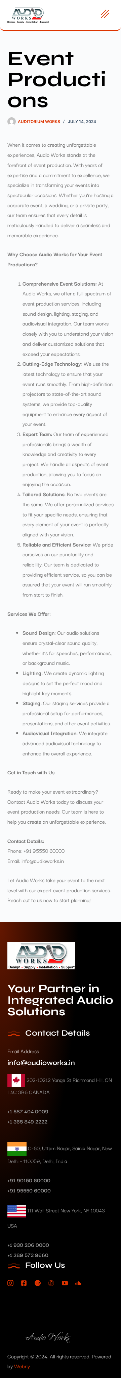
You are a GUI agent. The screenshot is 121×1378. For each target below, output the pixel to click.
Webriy (22, 1366)
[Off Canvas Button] (105, 14)
